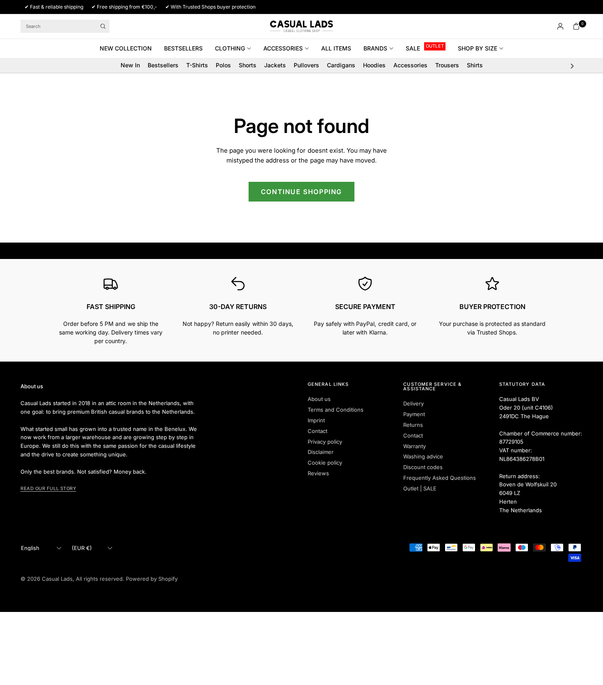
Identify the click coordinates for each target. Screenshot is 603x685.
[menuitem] (129, 48)
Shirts (475, 65)
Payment (414, 414)
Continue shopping (301, 192)
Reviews (318, 473)
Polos (223, 65)
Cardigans (341, 65)
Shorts (247, 65)
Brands (375, 48)
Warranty (414, 446)
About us (319, 399)
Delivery (413, 403)
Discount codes (423, 467)
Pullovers (306, 65)
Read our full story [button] (48, 488)
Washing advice (423, 456)
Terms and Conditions (335, 409)
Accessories (283, 48)
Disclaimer (320, 452)
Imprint (316, 420)
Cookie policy (325, 462)
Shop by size (477, 48)
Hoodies (374, 65)
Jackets (275, 65)
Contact (317, 431)
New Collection (126, 48)
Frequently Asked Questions (439, 477)
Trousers (447, 65)
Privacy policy (325, 441)
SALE (413, 48)
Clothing (230, 48)
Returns (413, 425)
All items (336, 48)
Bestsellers (183, 48)
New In (130, 65)
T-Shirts (197, 65)
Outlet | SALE (419, 488)
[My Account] (560, 26)
